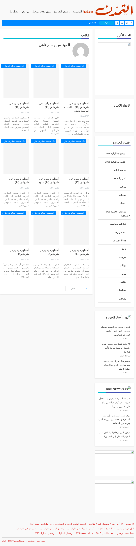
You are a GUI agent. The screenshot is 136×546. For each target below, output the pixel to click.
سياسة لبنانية (120, 170)
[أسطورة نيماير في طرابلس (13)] (76, 228)
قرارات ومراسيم (118, 224)
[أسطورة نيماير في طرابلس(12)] (46, 228)
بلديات (123, 187)
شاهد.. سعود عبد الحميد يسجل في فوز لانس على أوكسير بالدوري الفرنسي (116, 331)
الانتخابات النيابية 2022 (115, 153)
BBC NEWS (114, 389)
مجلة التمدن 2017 (104, 533)
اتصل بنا (14, 11)
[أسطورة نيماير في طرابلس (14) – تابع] (46, 156)
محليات (122, 195)
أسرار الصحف (119, 178)
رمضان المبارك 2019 (45, 533)
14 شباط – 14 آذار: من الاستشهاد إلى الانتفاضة (111, 524)
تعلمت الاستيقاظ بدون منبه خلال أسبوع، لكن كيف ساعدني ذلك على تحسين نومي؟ (115, 402)
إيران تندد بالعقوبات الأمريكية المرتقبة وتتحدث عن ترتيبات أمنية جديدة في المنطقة (114, 419)
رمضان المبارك (65, 533)
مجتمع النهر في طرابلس (52, 528)
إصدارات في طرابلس (26, 528)
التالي (72, 289)
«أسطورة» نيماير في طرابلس (73, 66)
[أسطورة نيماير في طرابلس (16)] (16, 81)
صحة (123, 274)
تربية (124, 249)
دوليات (123, 265)
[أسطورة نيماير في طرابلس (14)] (16, 156)
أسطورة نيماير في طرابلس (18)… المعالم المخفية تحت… (76, 107)
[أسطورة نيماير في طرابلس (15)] (76, 156)
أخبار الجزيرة (114, 317)
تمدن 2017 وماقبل (42, 11)
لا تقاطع (92, 22)
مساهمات (121, 290)
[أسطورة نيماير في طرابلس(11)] (16, 228)
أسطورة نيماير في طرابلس (81, 528)
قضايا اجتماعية (119, 240)
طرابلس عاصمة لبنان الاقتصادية (118, 213)
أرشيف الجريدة (62, 11)
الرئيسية (77, 11)
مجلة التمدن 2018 (84, 533)
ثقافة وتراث (120, 232)
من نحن (25, 11)
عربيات (122, 257)
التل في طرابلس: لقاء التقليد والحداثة (116, 528)
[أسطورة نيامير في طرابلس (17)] (46, 81)
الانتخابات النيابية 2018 (115, 162)
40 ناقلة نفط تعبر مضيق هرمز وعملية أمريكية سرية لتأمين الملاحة (116, 348)
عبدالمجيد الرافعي (125, 533)
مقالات (123, 282)
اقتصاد (123, 203)
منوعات (122, 299)
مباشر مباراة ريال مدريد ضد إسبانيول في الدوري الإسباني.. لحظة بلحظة (116, 365)
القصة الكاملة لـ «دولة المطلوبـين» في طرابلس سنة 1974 (58, 524)
